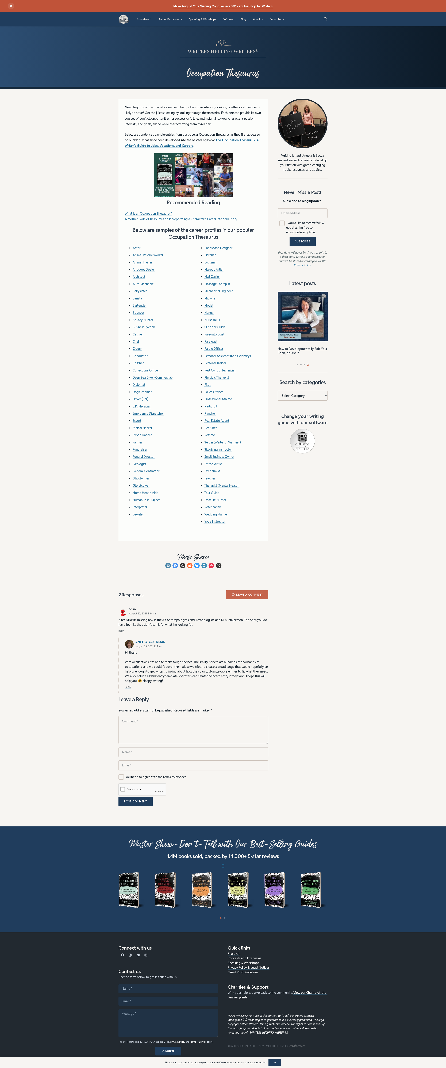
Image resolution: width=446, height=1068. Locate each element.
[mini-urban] (168, 890)
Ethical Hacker (142, 428)
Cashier (138, 334)
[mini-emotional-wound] (131, 890)
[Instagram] (130, 955)
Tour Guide (211, 493)
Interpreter (140, 507)
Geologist (139, 464)
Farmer (137, 442)
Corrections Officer (146, 370)
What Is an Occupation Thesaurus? (148, 213)
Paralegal (210, 341)
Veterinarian (212, 507)
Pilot (207, 385)
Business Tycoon (144, 327)
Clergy (137, 349)
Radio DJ (210, 406)
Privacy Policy (178, 1041)
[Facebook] (122, 955)
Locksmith (211, 262)
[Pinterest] (146, 955)
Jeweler (138, 514)
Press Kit (233, 953)
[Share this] (175, 566)
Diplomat (139, 385)
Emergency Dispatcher (148, 414)
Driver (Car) (140, 399)
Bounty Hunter (143, 320)
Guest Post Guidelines (243, 972)
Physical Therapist (216, 378)
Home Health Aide (145, 493)
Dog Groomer (142, 392)
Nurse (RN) (212, 320)
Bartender (139, 305)
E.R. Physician (142, 406)
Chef (136, 341)
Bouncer (138, 313)
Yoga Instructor (214, 522)
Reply (121, 630)
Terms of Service (198, 1041)
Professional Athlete (218, 399)
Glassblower (141, 486)
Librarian (210, 255)
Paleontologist (214, 334)
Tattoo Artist (213, 464)
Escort (137, 421)
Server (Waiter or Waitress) (222, 442)
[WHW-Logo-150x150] (123, 19)
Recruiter (210, 428)
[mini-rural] (204, 890)
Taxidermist (212, 471)
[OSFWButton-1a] (302, 441)
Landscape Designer (218, 248)
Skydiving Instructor (218, 450)
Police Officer (213, 392)
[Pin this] (211, 566)
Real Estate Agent (216, 421)
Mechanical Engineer (218, 291)
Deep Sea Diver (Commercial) (152, 378)
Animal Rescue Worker (148, 255)
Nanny (209, 313)
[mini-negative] (277, 890)
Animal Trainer (142, 262)
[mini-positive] (241, 890)
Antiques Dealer (144, 269)
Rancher (210, 414)
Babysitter (140, 291)
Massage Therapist (217, 284)
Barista (137, 298)
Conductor (140, 356)
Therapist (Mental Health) (222, 486)
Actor (136, 248)
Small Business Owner (219, 457)
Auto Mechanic (143, 284)
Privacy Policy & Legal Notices (249, 968)
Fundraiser (140, 450)
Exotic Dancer (142, 435)
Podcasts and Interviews (244, 958)
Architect (139, 277)
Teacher (209, 478)
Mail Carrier (212, 277)
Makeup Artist (214, 269)
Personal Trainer (215, 363)
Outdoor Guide (214, 327)
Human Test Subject (146, 500)
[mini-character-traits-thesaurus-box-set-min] (314, 890)
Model (208, 305)
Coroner (138, 363)
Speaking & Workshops (243, 963)
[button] (151, 19)
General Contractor (146, 471)
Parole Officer (213, 349)
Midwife (209, 298)
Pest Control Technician (220, 370)
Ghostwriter (141, 478)
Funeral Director (144, 457)
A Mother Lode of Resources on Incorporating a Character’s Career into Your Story (181, 219)
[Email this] (168, 566)
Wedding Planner (216, 514)
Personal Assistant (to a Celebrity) (227, 356)
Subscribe (302, 241)
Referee (209, 435)
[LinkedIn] (138, 955)
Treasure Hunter (215, 500)
